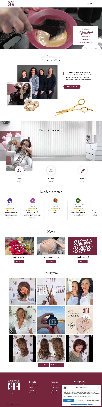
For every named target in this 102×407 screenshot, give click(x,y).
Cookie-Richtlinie (74, 404)
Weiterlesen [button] (17, 218)
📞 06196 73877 (85, 39)
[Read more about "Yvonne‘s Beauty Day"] (51, 246)
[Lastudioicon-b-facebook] (8, 393)
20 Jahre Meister (19, 257)
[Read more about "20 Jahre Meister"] (19, 246)
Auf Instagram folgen (56, 365)
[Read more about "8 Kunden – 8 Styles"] (82, 246)
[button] (99, 387)
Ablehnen (80, 400)
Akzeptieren (69, 400)
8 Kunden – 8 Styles (82, 257)
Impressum (90, 404)
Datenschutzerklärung (82, 404)
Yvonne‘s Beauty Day (51, 257)
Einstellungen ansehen (93, 400)
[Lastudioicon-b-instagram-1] (12, 393)
